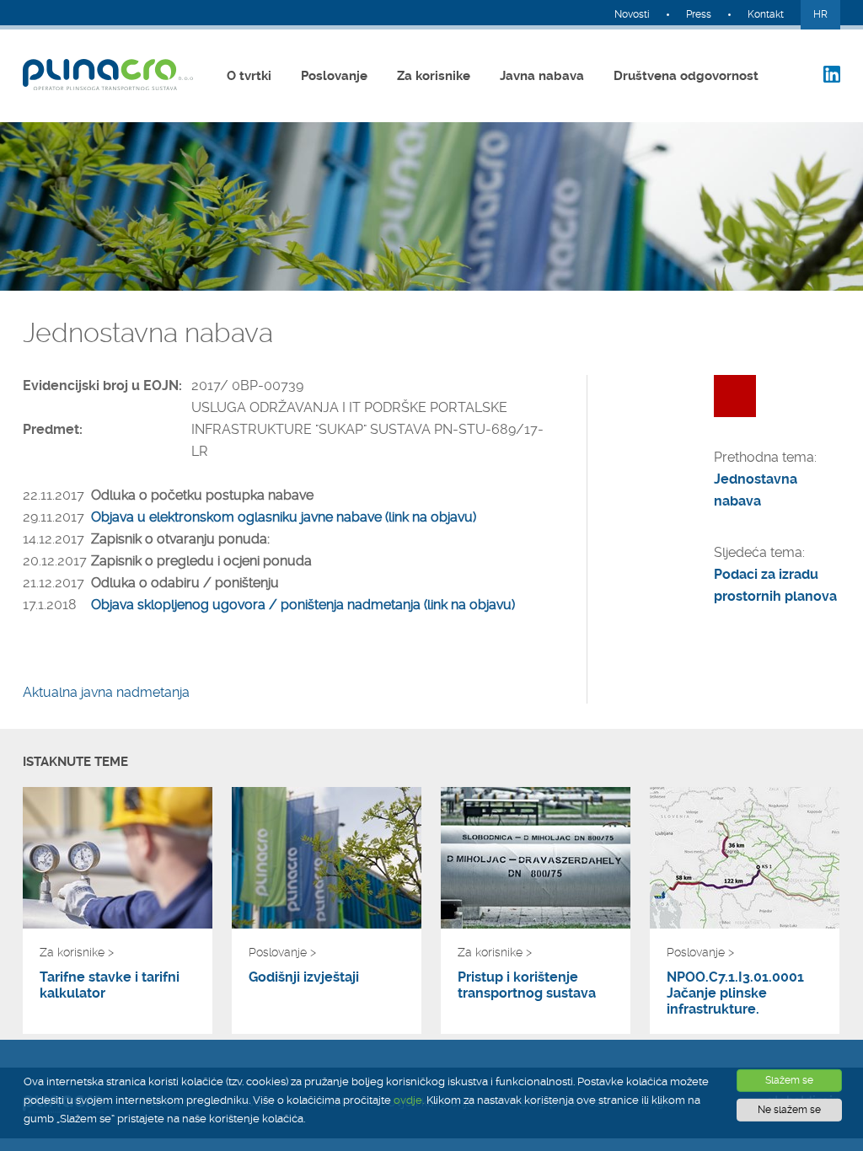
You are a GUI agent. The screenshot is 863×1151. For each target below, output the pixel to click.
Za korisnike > (77, 952)
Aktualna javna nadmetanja (106, 692)
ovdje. (409, 1100)
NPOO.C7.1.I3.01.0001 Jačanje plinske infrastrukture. (735, 993)
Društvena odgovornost (686, 75)
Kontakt (766, 14)
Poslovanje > (282, 952)
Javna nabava (542, 75)
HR (820, 14)
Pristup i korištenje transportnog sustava (527, 985)
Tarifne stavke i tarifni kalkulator (110, 985)
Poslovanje (334, 75)
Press (698, 14)
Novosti (632, 14)
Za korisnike (433, 75)
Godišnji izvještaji (304, 977)
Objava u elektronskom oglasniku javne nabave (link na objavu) (283, 517)
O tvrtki (249, 75)
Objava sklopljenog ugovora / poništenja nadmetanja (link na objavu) (303, 605)
